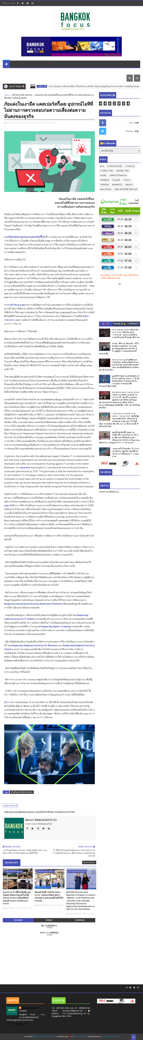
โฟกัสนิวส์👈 (119, 324)
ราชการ (126, 180)
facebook (79, 920)
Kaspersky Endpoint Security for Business (35, 645)
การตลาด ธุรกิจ (11, 71)
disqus (49, 920)
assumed (25, 467)
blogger (18, 920)
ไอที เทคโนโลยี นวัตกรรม (66, 71)
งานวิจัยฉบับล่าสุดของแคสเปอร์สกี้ (23, 236)
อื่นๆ (23, 78)
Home (6, 95)
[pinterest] (27, 3)
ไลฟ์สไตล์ (86, 71)
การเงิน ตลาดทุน (31, 71)
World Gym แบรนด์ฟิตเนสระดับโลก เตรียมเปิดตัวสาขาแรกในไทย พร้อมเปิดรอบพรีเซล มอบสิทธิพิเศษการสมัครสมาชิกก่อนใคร (119, 365)
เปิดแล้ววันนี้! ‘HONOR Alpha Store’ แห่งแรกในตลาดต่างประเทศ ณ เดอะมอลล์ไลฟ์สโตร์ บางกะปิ (49, 896)
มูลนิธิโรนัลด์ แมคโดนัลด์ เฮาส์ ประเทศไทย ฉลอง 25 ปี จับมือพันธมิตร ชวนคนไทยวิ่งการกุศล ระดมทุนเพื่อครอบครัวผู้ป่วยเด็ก (119, 381)
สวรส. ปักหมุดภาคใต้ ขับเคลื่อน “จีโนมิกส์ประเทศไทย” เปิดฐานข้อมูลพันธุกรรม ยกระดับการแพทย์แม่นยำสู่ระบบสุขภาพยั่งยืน (81, 86)
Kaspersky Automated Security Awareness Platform (33, 603)
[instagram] (32, 3)
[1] (43, 236)
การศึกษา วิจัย (106, 171)
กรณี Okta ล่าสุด (16, 304)
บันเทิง (119, 71)
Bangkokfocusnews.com (45, 1037)
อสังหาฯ (129, 185)
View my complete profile (17, 1023)
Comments (133, 324)
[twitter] (23, 3)
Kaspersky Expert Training (56, 626)
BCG (102, 166)
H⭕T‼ (106, 324)
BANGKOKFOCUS (30, 1008)
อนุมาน (7, 505)
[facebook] (18, 3)
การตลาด (130, 166)
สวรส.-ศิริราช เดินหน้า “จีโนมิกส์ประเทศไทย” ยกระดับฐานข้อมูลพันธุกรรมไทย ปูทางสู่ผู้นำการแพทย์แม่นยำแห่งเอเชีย (119, 348)
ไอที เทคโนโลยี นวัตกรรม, (46, 122)
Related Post (11, 862)
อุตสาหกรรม (105, 189)
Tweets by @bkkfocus (109, 491)
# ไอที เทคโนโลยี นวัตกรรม (22, 792)
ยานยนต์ (46, 71)
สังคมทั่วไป (117, 185)
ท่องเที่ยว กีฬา (11, 78)
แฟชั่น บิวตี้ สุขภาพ (104, 71)
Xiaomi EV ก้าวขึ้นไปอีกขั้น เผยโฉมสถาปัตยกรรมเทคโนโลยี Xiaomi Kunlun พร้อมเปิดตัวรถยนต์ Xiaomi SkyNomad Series (17, 898)
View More (90, 862)
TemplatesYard (80, 1037)
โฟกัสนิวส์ (104, 180)
